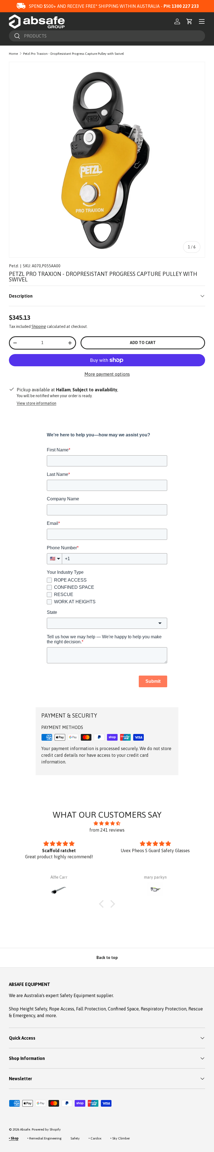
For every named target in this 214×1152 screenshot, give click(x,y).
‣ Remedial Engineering (44, 1138)
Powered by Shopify (46, 1129)
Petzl (13, 266)
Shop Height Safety (28, 1008)
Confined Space (123, 1008)
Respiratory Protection (163, 1008)
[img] (107, 823)
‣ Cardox (95, 1138)
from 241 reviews (107, 829)
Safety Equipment (78, 995)
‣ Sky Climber (120, 1138)
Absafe (25, 1129)
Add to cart (143, 342)
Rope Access (61, 1008)
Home (13, 53)
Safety (75, 1138)
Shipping (38, 326)
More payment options (107, 374)
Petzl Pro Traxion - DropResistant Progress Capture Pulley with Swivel (73, 53)
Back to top (107, 957)
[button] (189, 21)
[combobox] (107, 35)
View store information (36, 403)
